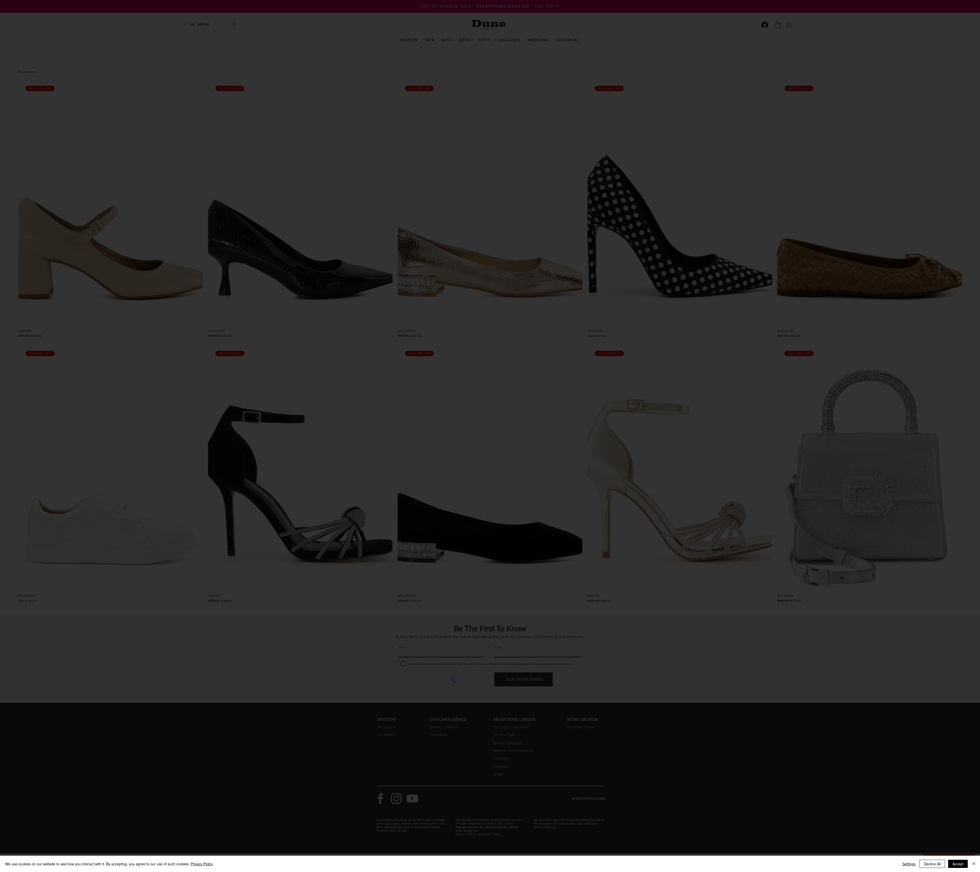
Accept (957, 863)
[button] (585, 346)
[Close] (974, 864)
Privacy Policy (202, 863)
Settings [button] (908, 863)
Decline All (932, 863)
